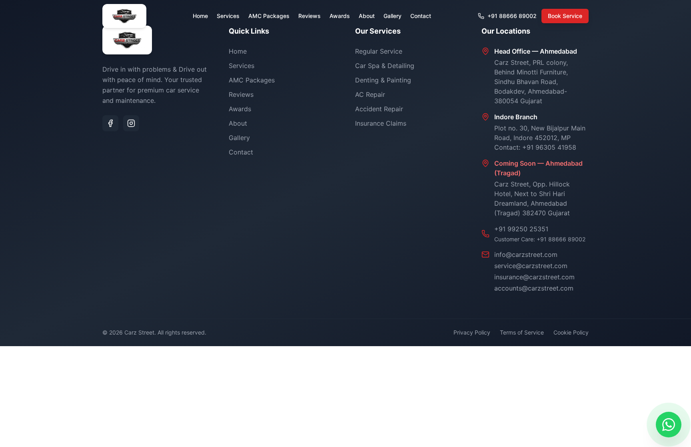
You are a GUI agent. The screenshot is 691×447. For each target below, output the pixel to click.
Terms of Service (522, 332)
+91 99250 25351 (521, 229)
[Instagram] (131, 123)
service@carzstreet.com (530, 266)
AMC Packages (269, 15)
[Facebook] (110, 123)
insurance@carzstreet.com (534, 277)
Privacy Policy (471, 332)
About (367, 15)
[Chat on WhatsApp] (668, 424)
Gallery (392, 15)
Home (200, 15)
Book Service (565, 15)
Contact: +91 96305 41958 (535, 147)
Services (228, 15)
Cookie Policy (571, 332)
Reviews (309, 15)
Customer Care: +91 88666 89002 (539, 239)
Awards (340, 15)
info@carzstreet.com (525, 255)
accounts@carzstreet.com (533, 288)
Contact (420, 15)
